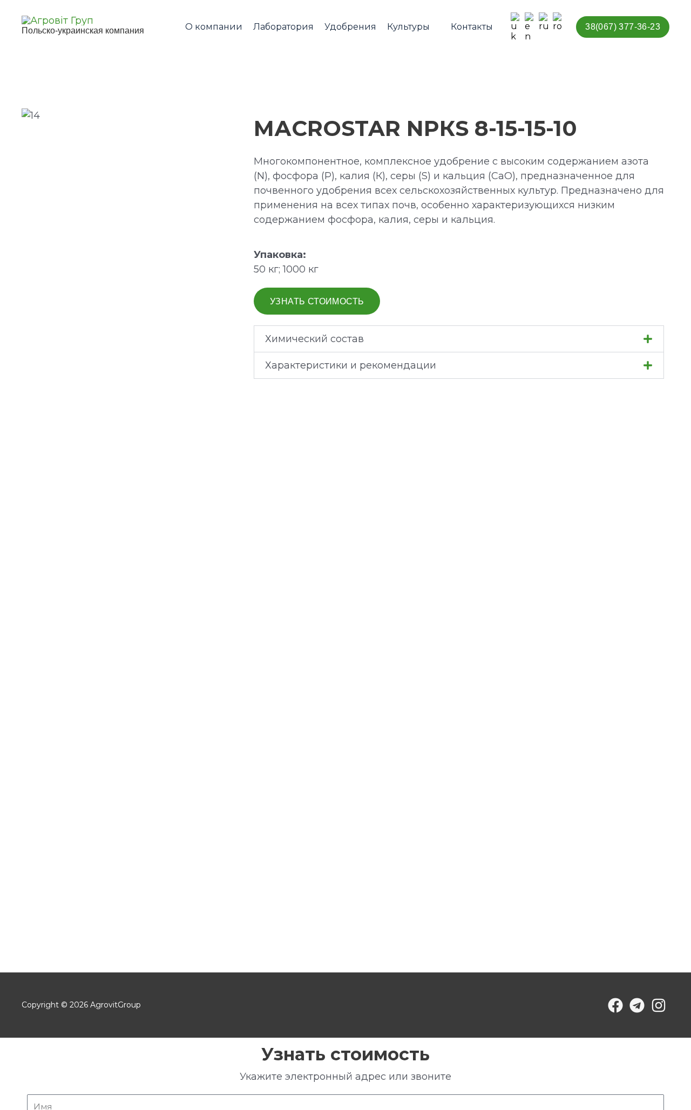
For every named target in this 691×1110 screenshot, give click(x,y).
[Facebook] (615, 1005)
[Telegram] (637, 1005)
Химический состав (314, 339)
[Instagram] (658, 1005)
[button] (435, 27)
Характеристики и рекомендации (350, 365)
